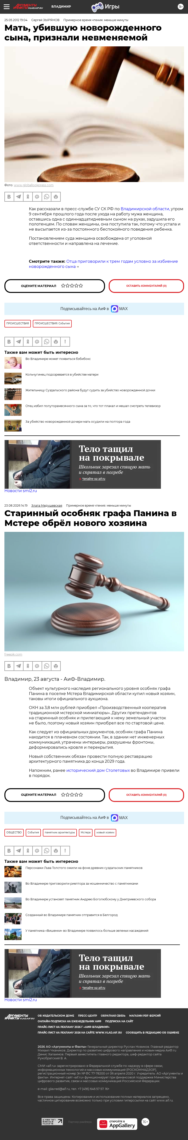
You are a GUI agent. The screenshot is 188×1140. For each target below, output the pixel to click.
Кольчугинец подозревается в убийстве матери (61, 374)
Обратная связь (113, 1015)
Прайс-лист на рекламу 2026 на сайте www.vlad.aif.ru (80, 1032)
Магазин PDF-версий (145, 1015)
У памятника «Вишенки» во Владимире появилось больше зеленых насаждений (86, 930)
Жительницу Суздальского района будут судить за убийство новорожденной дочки (90, 390)
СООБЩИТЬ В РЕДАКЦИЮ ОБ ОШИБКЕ (152, 1032)
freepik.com (13, 654)
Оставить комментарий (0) (146, 286)
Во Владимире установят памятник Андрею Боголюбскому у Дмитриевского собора (90, 899)
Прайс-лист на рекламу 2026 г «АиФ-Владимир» (74, 1027)
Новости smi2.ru (20, 490)
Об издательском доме (56, 1015)
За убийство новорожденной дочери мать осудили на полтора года (77, 421)
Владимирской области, (145, 209)
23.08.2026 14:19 (15, 505)
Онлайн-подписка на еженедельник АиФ (69, 1021)
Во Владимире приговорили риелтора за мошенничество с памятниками (81, 883)
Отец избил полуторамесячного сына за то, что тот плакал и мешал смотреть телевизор (93, 406)
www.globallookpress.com (34, 185)
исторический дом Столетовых (98, 770)
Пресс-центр (87, 1015)
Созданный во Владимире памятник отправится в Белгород (71, 915)
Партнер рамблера (80, 1121)
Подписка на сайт (119, 1021)
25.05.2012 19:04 (15, 20)
